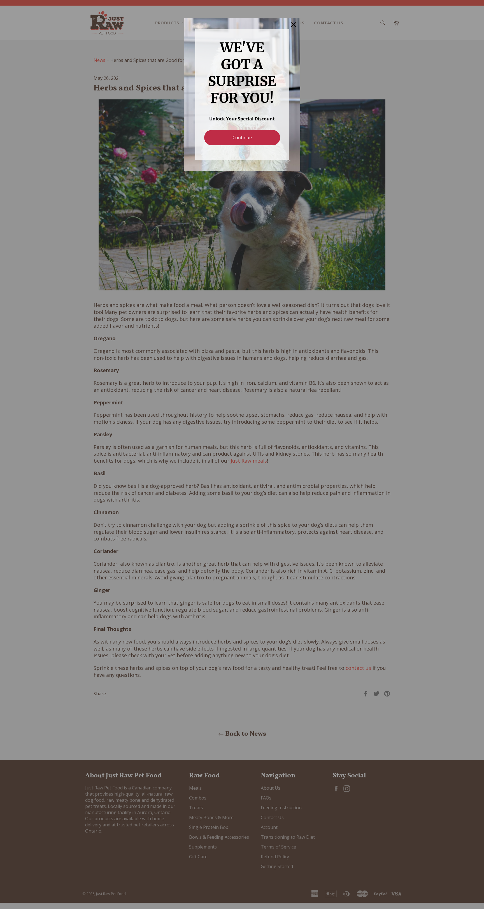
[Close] (293, 24)
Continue (242, 137)
